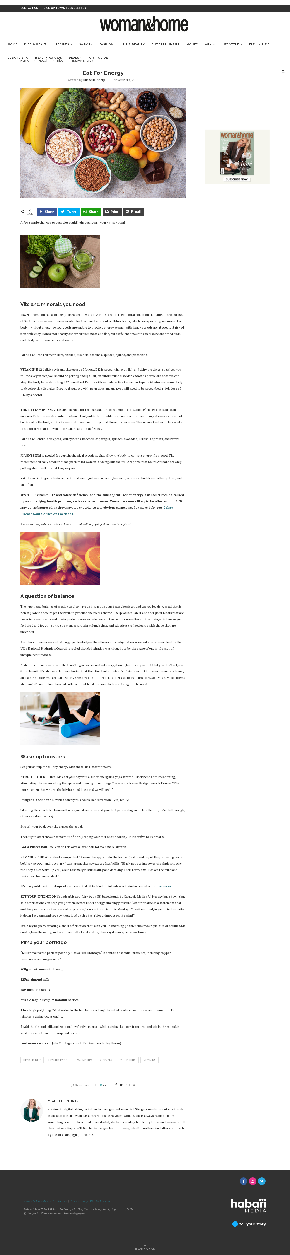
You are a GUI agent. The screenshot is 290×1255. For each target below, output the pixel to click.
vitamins (149, 1060)
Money (192, 44)
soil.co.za (164, 886)
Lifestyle (230, 44)
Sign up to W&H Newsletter (65, 8)
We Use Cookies (100, 1201)
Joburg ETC (18, 57)
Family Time (259, 44)
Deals (74, 57)
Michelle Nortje (94, 79)
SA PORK (86, 44)
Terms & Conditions (37, 1201)
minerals (106, 1060)
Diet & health (36, 44)
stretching (128, 1060)
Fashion (106, 44)
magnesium (84, 1060)
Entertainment (166, 44)
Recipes (62, 44)
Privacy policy (79, 1201)
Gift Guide (98, 57)
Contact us (29, 8)
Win (208, 44)
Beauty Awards (48, 57)
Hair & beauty (132, 44)
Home (12, 44)
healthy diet (32, 1060)
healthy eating (58, 1060)
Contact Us (60, 1201)
